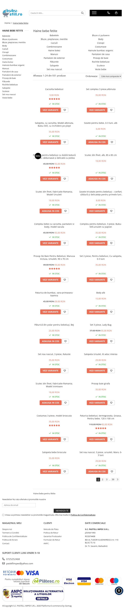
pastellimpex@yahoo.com (19, 563)
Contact (5, 543)
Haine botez (7, 62)
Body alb (100, 292)
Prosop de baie (9, 78)
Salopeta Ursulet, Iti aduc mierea (100, 354)
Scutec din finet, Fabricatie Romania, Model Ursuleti (54, 193)
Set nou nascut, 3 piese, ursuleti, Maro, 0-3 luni (101, 454)
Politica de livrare (10, 539)
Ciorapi (5, 52)
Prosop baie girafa (100, 383)
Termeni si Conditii (10, 532)
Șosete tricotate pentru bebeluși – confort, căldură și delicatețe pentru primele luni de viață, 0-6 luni (100, 193)
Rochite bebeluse (10, 84)
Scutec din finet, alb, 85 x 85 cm (101, 155)
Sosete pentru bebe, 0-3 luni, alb (100, 122)
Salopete (6, 88)
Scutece (5, 91)
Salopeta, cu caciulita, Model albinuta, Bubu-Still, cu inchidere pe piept (54, 124)
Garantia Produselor (53, 536)
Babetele (6, 36)
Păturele (6, 81)
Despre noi (7, 529)
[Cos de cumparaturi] (116, 13)
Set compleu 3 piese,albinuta (101, 89)
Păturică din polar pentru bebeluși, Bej (54, 324)
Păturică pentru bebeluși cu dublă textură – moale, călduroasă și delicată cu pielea (54, 156)
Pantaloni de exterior (11, 75)
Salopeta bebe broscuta (54, 452)
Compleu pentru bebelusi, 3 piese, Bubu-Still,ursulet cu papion (101, 225)
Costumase (7, 58)
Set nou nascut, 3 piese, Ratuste (54, 354)
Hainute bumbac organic (13, 65)
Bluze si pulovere (9, 39)
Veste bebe (7, 97)
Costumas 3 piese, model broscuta (54, 415)
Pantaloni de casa (10, 71)
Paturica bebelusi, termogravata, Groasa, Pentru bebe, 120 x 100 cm (100, 417)
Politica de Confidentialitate (83, 515)
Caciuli (5, 48)
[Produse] (94, 13)
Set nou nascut (9, 94)
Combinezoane (9, 55)
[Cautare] (82, 13)
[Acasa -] (13, 13)
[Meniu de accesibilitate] (119, 590)
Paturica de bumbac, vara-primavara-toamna (54, 294)
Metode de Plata (51, 529)
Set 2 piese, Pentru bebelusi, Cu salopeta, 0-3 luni (101, 257)
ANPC (46, 543)
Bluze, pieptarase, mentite (14, 42)
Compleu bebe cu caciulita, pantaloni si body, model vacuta (54, 225)
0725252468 (13, 559)
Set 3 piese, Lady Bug (100, 324)
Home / (8, 23)
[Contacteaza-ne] (108, 13)
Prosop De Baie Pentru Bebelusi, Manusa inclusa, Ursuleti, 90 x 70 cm (54, 257)
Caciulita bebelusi (54, 89)
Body (4, 45)
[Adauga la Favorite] (64, 110)
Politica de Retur (51, 532)
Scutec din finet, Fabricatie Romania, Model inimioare (54, 385)
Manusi (5, 68)
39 (113, 479)
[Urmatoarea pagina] (117, 479)
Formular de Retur (52, 539)
